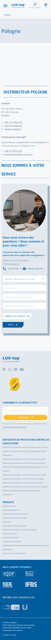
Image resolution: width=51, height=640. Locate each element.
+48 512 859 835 (13, 150)
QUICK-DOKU (35, 7)
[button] (45, 5)
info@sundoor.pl (13, 125)
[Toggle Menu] (5, 5)
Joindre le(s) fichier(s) (15, 316)
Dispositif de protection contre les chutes (20, 529)
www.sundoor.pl (12, 129)
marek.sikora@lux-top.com (18, 154)
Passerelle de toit (10, 533)
